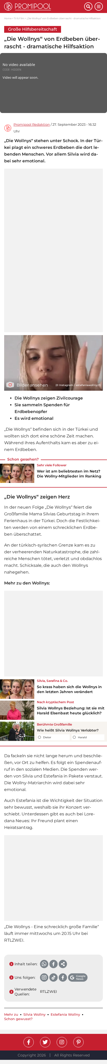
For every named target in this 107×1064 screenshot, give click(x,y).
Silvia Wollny (34, 1014)
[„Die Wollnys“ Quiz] (17, 732)
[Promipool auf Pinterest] (78, 1042)
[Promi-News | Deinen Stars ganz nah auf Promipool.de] (44, 6)
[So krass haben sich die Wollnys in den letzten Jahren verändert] (17, 689)
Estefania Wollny (65, 1014)
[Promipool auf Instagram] (62, 1042)
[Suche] (88, 6)
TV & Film (19, 18)
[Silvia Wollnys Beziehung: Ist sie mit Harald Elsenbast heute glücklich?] (17, 710)
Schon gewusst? (18, 1019)
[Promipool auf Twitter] (45, 1042)
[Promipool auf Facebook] (28, 1042)
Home (7, 18)
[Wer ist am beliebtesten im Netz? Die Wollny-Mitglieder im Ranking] (17, 473)
